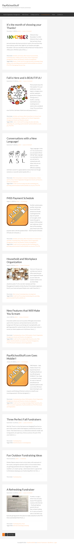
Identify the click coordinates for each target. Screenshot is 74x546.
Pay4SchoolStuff (10, 5)
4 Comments (24, 201)
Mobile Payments (29, 339)
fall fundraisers (18, 442)
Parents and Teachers (19, 59)
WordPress (50, 542)
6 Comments (24, 361)
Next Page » (11, 534)
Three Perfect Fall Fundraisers (24, 419)
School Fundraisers (16, 342)
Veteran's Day (21, 65)
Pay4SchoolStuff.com (32, 63)
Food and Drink (34, 55)
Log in (55, 542)
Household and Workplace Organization (22, 260)
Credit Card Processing (22, 61)
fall (34, 122)
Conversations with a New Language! (22, 140)
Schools (27, 59)
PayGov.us (24, 341)
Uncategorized (32, 59)
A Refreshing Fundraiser (20, 489)
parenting (16, 63)
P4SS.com (9, 404)
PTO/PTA (9, 65)
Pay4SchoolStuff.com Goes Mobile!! (22, 357)
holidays (9, 63)
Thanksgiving (15, 65)
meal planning (28, 296)
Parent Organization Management (22, 179)
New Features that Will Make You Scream (23, 312)
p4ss (12, 63)
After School (27, 55)
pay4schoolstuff (23, 63)
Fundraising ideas (26, 442)
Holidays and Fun (20, 57)
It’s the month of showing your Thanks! (24, 26)
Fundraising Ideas (11, 57)
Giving (41, 61)
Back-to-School (34, 116)
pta (39, 63)
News (25, 57)
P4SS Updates (24, 240)
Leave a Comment (27, 31)
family (36, 122)
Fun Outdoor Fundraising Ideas (24, 455)
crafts (14, 122)
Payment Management (32, 341)
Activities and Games (18, 55)
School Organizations (27, 342)
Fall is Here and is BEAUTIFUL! (24, 77)
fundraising (36, 61)
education (31, 61)
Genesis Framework (42, 542)
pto (41, 63)
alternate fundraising (18, 525)
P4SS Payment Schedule (20, 198)
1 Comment (23, 458)
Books (14, 61)
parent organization (17, 404)
